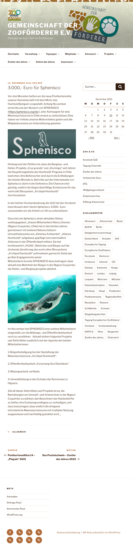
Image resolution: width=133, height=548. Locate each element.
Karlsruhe (102, 267)
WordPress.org (14, 514)
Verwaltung (31, 54)
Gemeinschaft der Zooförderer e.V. (43, 29)
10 (110, 115)
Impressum (67, 61)
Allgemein (19, 432)
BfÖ (40, 83)
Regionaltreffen (113, 296)
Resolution (90, 302)
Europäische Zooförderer (97, 250)
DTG (85, 183)
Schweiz (105, 308)
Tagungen (51, 54)
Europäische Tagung (95, 244)
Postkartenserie (93, 296)
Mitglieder (70, 54)
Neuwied (113, 285)
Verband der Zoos (92, 177)
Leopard (89, 279)
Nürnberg (90, 291)
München (102, 279)
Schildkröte (91, 308)
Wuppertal (112, 331)
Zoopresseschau (91, 196)
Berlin (99, 227)
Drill (117, 238)
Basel (119, 221)
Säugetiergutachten (95, 314)
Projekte (109, 54)
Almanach (90, 54)
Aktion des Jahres (45, 61)
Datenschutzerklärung (68, 532)
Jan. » (117, 137)
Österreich (113, 337)
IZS (113, 261)
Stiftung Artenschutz (93, 201)
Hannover (104, 256)
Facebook (90, 256)
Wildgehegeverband (93, 190)
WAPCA (89, 331)
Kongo (114, 267)
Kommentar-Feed (16, 508)
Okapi (102, 291)
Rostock (104, 302)
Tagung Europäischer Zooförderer (102, 320)
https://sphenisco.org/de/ (24, 111)
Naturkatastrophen (95, 285)
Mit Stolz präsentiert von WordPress (101, 532)
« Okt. (91, 137)
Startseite (13, 54)
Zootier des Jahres (17, 61)
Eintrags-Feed (14, 502)
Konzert (89, 273)
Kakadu (89, 267)
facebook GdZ (90, 159)
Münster (116, 279)
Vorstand (89, 325)
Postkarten (115, 291)
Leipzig (112, 273)
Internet (103, 261)
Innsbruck (90, 261)
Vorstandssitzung (107, 325)
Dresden (106, 238)
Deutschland (91, 238)
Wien (100, 331)
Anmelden (12, 496)
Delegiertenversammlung (98, 232)
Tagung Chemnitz (92, 165)
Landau (101, 273)
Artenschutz (106, 221)
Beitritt (88, 227)
